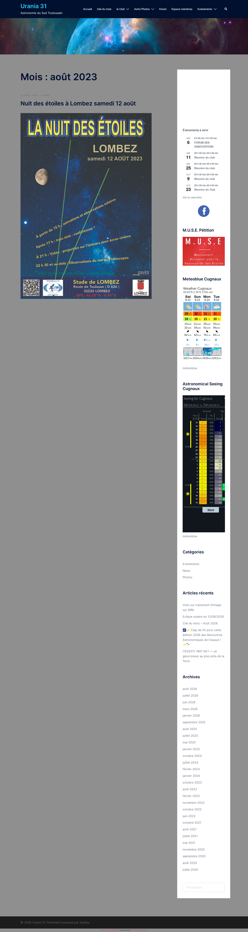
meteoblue (190, 368)
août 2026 (190, 689)
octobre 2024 (192, 756)
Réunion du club (204, 157)
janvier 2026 (191, 715)
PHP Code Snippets (109, 930)
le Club (121, 9)
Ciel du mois (104, 9)
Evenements (191, 564)
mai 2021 (189, 843)
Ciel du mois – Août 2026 (200, 623)
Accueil (87, 9)
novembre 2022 (194, 802)
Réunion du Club (204, 189)
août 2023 (190, 789)
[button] (226, 9)
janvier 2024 (191, 776)
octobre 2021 (192, 822)
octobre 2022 (192, 809)
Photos (187, 577)
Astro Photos (142, 9)
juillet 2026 (190, 695)
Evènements (205, 9)
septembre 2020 (194, 856)
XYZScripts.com (140, 930)
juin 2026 (189, 702)
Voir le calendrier (192, 197)
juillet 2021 (190, 836)
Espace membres (182, 9)
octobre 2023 (192, 782)
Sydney (85, 922)
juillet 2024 (190, 762)
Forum (162, 9)
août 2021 (189, 829)
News (46, 95)
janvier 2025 (191, 749)
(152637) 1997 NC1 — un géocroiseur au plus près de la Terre (203, 656)
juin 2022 (189, 816)
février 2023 (191, 796)
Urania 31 (34, 6)
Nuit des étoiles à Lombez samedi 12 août (78, 103)
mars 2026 (190, 709)
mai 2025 (189, 742)
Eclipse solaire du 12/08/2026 (203, 616)
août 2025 (190, 729)
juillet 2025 (190, 735)
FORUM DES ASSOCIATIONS (203, 144)
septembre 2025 (194, 722)
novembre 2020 (194, 849)
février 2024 (191, 769)
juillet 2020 (190, 869)
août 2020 (190, 863)
